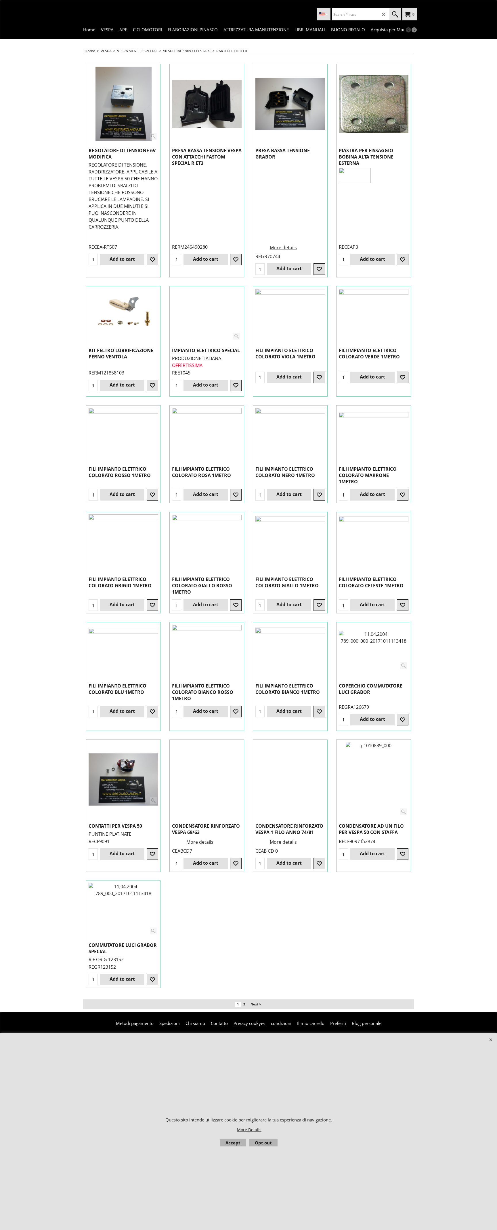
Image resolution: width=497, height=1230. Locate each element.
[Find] (395, 14)
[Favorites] (152, 259)
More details (283, 247)
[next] (414, 29)
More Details (249, 1129)
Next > (256, 1004)
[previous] (408, 29)
